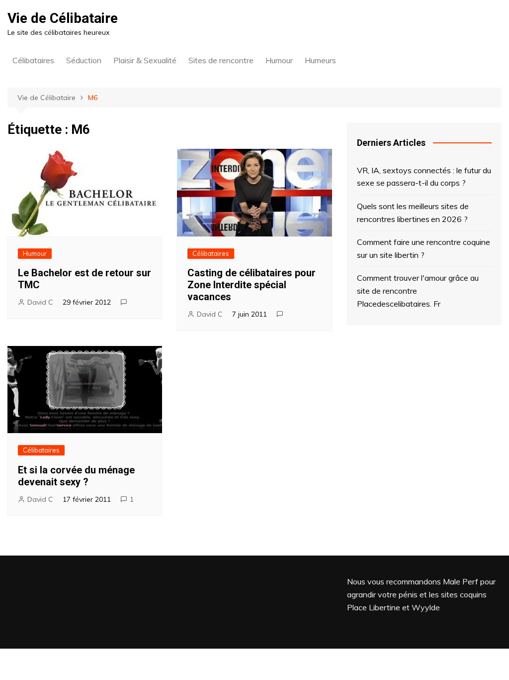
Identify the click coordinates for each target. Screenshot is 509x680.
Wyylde (426, 607)
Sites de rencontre (221, 60)
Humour (279, 60)
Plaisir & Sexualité (144, 60)
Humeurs (320, 60)
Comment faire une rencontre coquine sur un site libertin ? (423, 248)
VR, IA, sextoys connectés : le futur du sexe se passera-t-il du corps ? (424, 176)
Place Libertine (373, 607)
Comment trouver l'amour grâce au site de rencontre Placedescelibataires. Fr (418, 290)
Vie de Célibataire (62, 18)
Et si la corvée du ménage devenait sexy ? (76, 476)
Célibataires (33, 60)
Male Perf (460, 581)
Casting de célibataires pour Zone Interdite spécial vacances (251, 285)
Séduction (83, 60)
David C (40, 302)
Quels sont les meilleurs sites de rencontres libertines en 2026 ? (413, 212)
